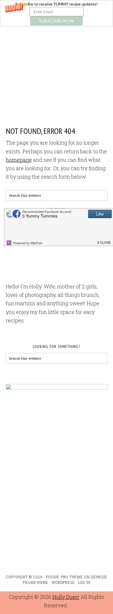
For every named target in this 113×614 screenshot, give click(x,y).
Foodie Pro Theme (64, 576)
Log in (84, 582)
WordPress (63, 582)
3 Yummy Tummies (56, 56)
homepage (19, 159)
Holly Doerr (65, 596)
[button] (56, 13)
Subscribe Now (56, 20)
